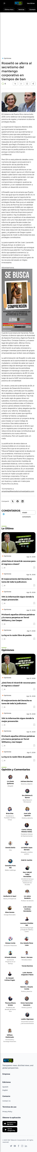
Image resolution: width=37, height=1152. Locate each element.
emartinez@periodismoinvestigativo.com (18, 491)
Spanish (5, 1087)
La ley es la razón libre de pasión (17, 635)
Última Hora (9, 9)
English (5, 1090)
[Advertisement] (18, 32)
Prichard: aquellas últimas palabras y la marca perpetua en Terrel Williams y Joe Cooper (18, 617)
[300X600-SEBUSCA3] (18, 300)
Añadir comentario (26, 513)
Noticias (21, 9)
